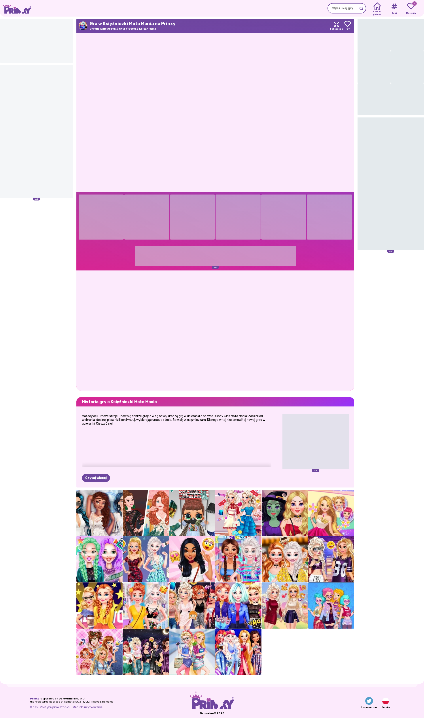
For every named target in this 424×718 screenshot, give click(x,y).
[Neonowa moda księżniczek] (238, 559)
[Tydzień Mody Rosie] (331, 513)
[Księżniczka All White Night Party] (99, 513)
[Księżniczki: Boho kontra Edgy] (331, 605)
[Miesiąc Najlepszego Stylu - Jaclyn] (192, 559)
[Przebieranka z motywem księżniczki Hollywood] (99, 605)
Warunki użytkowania (87, 707)
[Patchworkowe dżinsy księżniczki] (99, 652)
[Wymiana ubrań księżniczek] (192, 605)
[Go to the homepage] (15, 8)
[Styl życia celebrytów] (99, 559)
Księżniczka (147, 28)
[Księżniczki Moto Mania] (238, 605)
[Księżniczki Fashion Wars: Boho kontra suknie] (146, 513)
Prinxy (34, 698)
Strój (132, 28)
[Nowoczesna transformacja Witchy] (285, 513)
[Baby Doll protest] (192, 513)
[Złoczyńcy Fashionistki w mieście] (146, 652)
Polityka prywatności (55, 707)
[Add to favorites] (347, 25)
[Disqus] (215, 330)
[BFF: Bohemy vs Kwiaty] (146, 605)
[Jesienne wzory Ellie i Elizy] (285, 605)
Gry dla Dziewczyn (103, 28)
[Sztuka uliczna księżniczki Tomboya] (331, 559)
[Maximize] (336, 25)
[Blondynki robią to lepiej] (146, 559)
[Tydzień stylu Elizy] (238, 513)
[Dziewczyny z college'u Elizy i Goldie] (192, 652)
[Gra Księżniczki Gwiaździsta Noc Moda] (238, 652)
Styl (122, 28)
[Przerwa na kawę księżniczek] (285, 559)
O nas (34, 707)
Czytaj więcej (96, 478)
